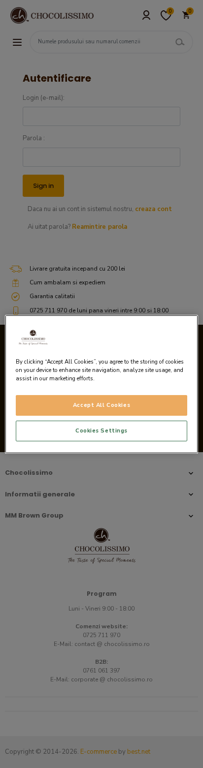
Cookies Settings (101, 430)
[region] (101, 383)
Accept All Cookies (101, 405)
